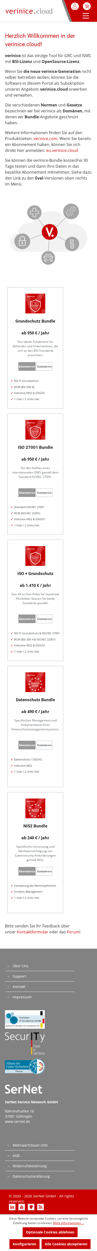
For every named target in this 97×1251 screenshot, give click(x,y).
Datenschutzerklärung (31, 1176)
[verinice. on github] (31, 1206)
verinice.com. (46, 138)
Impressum (22, 997)
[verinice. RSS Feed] (40, 1206)
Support (19, 976)
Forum (73, 932)
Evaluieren (44, 366)
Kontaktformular (32, 932)
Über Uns (20, 966)
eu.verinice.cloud (62, 150)
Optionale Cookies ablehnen (50, 1232)
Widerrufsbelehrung (29, 1166)
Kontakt (18, 986)
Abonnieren (27, 366)
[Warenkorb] (87, 6)
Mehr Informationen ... (68, 1223)
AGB (16, 1155)
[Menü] (85, 16)
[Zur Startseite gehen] (30, 10)
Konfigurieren (24, 1244)
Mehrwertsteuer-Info (30, 1145)
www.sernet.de (17, 1121)
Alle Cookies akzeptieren (66, 1244)
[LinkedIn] (12, 1206)
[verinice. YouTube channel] (22, 1206)
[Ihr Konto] (75, 6)
